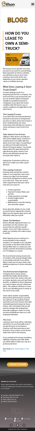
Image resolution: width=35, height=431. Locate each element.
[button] (33, 4)
